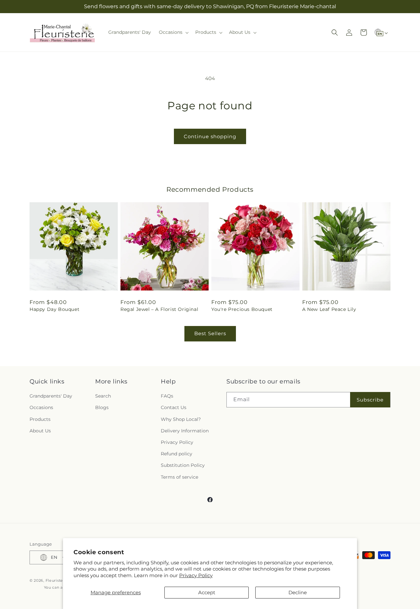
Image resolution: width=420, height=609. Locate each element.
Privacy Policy (196, 575)
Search (103, 396)
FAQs (167, 396)
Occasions (41, 407)
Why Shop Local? (181, 419)
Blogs (102, 407)
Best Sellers (210, 333)
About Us (40, 431)
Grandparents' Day (51, 396)
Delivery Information (185, 431)
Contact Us (173, 407)
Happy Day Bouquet (54, 309)
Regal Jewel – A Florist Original (159, 309)
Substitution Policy (183, 465)
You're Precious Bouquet (242, 309)
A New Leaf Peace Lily (329, 309)
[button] (173, 32)
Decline (297, 592)
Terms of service (179, 477)
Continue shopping (210, 136)
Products (40, 419)
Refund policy (176, 454)
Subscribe (370, 400)
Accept (206, 592)
